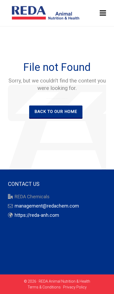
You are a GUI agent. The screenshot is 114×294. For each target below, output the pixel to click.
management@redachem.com (47, 206)
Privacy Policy (75, 287)
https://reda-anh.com (37, 215)
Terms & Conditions (44, 287)
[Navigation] (103, 13)
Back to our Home (55, 111)
